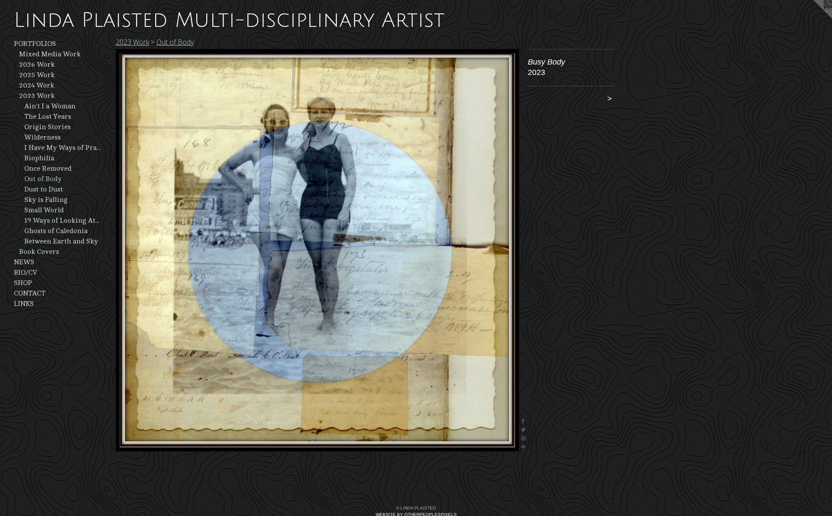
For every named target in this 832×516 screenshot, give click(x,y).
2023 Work (37, 96)
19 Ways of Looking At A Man (62, 220)
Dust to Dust (43, 189)
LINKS (24, 304)
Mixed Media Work (50, 54)
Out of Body (43, 179)
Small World (44, 210)
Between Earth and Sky (61, 241)
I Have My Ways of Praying (62, 148)
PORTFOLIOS (35, 44)
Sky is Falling (46, 200)
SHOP (23, 283)
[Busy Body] (317, 250)
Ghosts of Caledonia (56, 231)
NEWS (24, 262)
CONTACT (30, 293)
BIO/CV (25, 272)
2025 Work (37, 75)
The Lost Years (47, 116)
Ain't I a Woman (49, 106)
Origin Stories (47, 127)
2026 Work (37, 64)
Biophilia (39, 158)
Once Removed (48, 168)
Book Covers (39, 252)
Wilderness (42, 137)
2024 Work (36, 85)
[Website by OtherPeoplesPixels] (814, 17)
